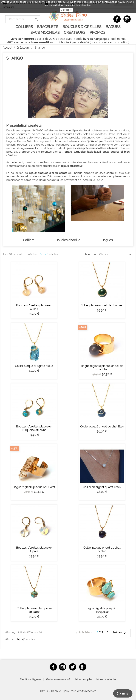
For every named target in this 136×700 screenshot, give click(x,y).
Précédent (83, 633)
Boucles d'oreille (68, 240)
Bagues (113, 26)
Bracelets (47, 26)
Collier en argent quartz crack (102, 487)
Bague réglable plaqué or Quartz (34, 487)
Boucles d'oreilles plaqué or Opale (34, 549)
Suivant (120, 633)
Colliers (24, 26)
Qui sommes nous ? (58, 679)
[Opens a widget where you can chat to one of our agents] (122, 693)
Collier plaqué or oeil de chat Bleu (102, 426)
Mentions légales (30, 679)
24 (40, 254)
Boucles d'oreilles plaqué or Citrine (34, 307)
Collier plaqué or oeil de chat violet (102, 549)
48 (46, 254)
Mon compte (83, 679)
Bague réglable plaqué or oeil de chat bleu (102, 367)
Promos (98, 32)
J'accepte (66, 9)
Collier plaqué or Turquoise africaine (34, 610)
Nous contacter (106, 679)
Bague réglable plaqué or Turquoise (102, 610)
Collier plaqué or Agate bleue (34, 366)
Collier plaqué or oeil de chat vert (102, 305)
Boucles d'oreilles (82, 26)
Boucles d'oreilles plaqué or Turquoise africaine (34, 428)
